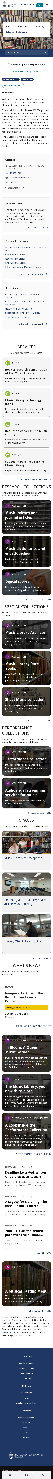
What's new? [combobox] (13, 52)
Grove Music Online (15, 254)
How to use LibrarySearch (18, 308)
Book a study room (13, 85)
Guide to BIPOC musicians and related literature (24, 303)
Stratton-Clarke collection (15, 1332)
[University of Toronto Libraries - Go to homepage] (26, 1458)
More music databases (33, 274)
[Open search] (39, 5)
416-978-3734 (15, 173)
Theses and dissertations (18, 317)
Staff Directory (15, 182)
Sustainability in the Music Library (22, 312)
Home (9, 26)
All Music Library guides (32, 324)
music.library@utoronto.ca (20, 177)
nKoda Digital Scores (15, 262)
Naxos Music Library (15, 258)
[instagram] (23, 188)
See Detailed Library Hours (25, 71)
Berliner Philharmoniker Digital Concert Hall (25, 249)
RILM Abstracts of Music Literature (23, 267)
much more (24, 1335)
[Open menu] (46, 5)
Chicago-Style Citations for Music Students (22, 296)
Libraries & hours (22, 26)
